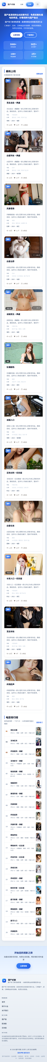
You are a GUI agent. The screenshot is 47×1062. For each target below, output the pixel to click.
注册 (21, 4)
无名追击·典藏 (13, 102)
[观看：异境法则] (38, 869)
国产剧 (4, 1019)
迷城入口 (10, 420)
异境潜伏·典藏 (16, 878)
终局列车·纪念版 (17, 857)
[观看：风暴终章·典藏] (38, 826)
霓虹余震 (13, 730)
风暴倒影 (13, 804)
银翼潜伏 (13, 783)
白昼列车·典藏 (13, 155)
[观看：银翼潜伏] (38, 784)
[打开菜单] (37, 4)
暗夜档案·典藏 (16, 771)
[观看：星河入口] (38, 922)
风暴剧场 (13, 931)
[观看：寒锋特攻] (38, 837)
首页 (3, 1002)
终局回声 (10, 684)
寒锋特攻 (13, 835)
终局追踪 (13, 814)
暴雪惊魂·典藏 (16, 793)
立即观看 (16, 35)
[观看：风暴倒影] (38, 805)
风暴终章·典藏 (16, 824)
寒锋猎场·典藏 (16, 909)
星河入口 (13, 920)
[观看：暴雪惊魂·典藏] (38, 795)
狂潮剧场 (10, 367)
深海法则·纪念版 (14, 472)
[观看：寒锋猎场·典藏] (38, 911)
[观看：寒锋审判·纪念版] (38, 848)
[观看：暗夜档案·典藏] (38, 773)
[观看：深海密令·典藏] (38, 763)
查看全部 (39, 74)
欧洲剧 (4, 1023)
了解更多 (30, 35)
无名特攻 (10, 631)
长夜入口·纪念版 (14, 578)
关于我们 (5, 1010)
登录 (29, 4)
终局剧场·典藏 (16, 751)
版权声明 (20, 1053)
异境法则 (13, 867)
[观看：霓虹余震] (38, 731)
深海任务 (13, 740)
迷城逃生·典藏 (13, 314)
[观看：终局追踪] (38, 816)
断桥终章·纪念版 (17, 888)
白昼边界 (10, 261)
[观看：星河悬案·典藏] (38, 900)
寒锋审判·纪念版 (17, 845)
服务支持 (27, 1053)
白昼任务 (10, 525)
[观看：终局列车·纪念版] (38, 858)
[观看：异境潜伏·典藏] (38, 879)
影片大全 (5, 1006)
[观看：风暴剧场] (38, 932)
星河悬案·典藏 (16, 899)
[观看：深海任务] (38, 742)
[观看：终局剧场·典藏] (38, 752)
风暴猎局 (10, 208)
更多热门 (39, 722)
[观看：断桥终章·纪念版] (38, 890)
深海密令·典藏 (16, 761)
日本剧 (4, 1028)
